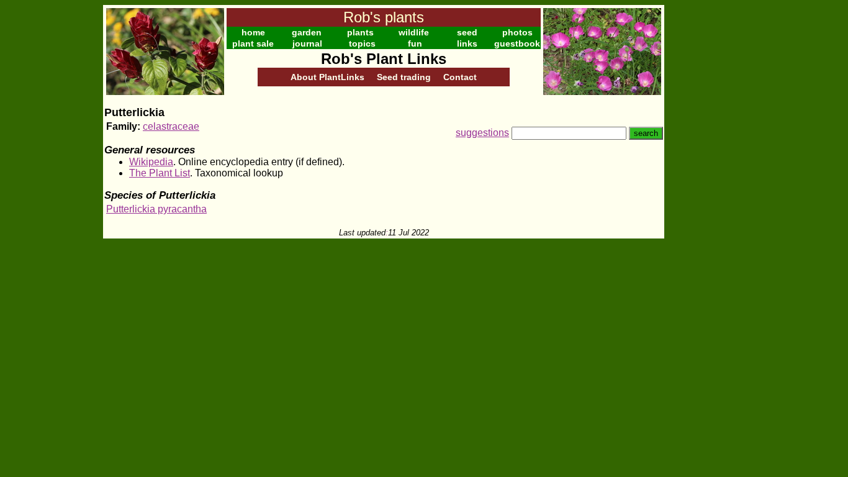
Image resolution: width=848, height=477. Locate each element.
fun (415, 43)
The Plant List (159, 173)
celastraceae (171, 126)
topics (362, 43)
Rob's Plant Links (383, 58)
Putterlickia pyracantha (156, 209)
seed (467, 32)
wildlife (414, 32)
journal (307, 43)
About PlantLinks (327, 77)
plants (360, 32)
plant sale (253, 43)
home (253, 32)
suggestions (482, 132)
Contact (460, 77)
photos (517, 32)
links (467, 43)
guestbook (517, 43)
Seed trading (404, 77)
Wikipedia (151, 162)
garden (307, 32)
